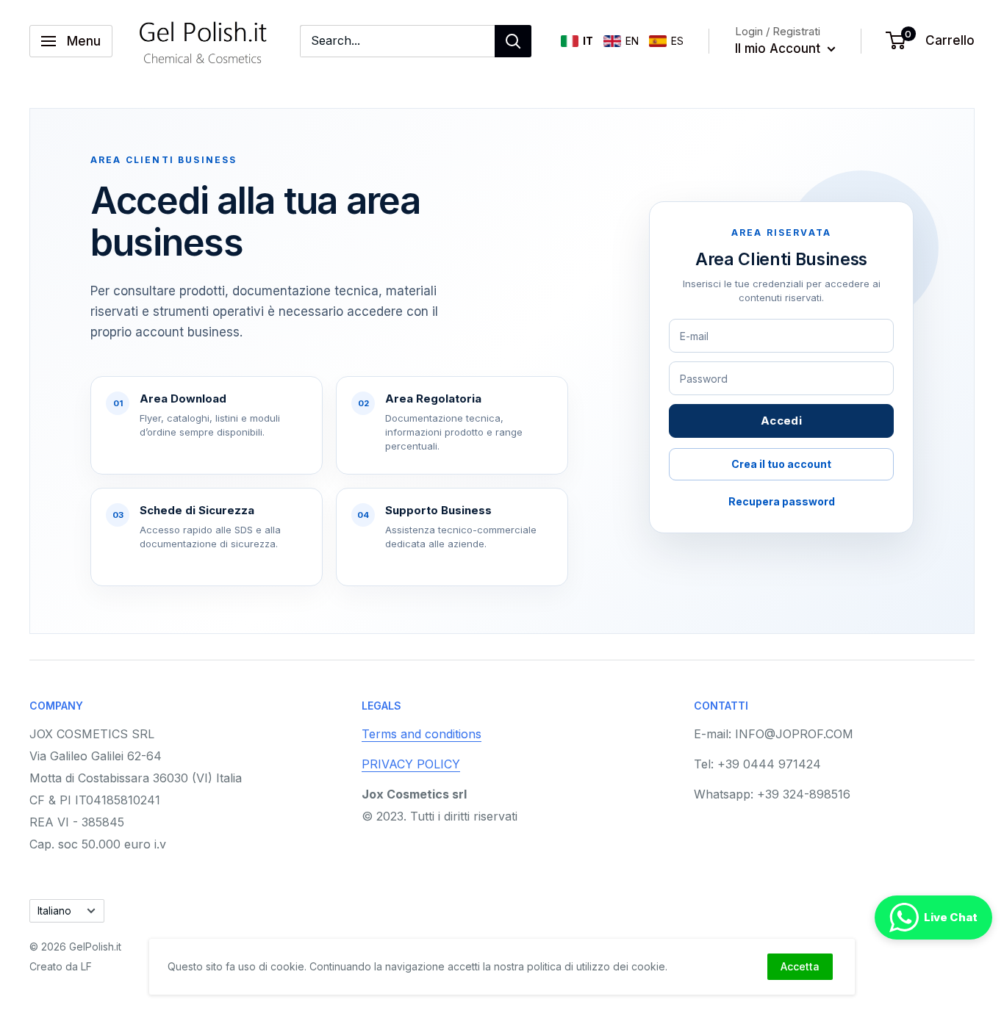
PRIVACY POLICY (411, 764)
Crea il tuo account (781, 464)
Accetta (800, 966)
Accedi (781, 421)
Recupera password (781, 501)
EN (632, 41)
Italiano (54, 911)
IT (588, 41)
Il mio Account (779, 48)
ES (677, 41)
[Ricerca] (513, 41)
